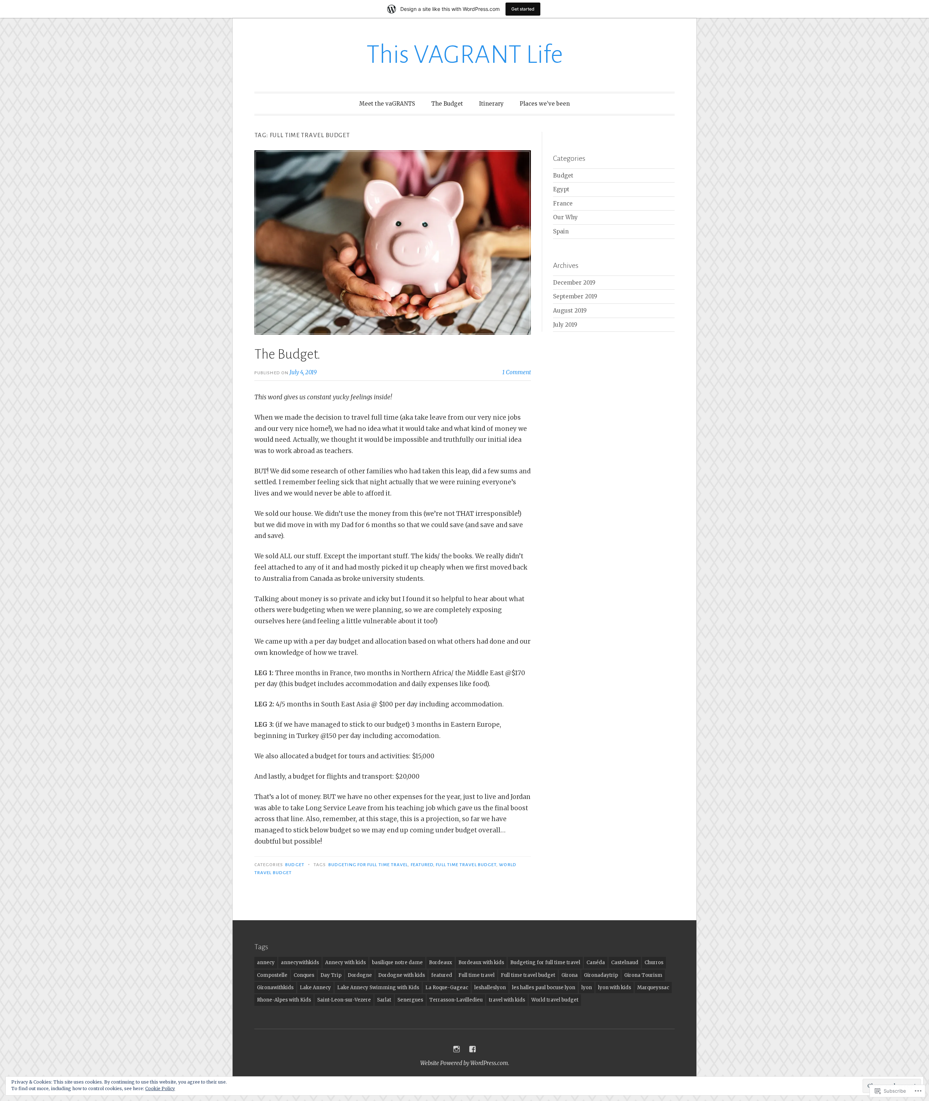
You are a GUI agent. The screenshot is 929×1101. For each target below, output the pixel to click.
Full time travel (476, 975)
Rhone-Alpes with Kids (284, 1000)
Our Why (565, 217)
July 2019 (565, 324)
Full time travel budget (466, 864)
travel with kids (507, 1000)
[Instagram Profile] (456, 1049)
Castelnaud (624, 962)
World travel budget (554, 1000)
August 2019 (570, 310)
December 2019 (574, 282)
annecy (266, 962)
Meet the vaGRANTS (387, 103)
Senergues (410, 1000)
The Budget (447, 103)
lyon (586, 987)
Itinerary (491, 103)
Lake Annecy (315, 987)
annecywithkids (300, 962)
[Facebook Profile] (472, 1049)
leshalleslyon (490, 987)
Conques (304, 975)
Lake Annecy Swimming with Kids (378, 987)
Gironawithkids (275, 987)
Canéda (595, 962)
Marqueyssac (653, 987)
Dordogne (360, 975)
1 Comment (516, 372)
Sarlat (384, 1000)
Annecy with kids (345, 962)
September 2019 (575, 296)
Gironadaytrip (601, 975)
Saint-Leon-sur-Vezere (344, 1000)
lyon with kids (614, 987)
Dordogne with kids (401, 975)
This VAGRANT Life (465, 54)
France (563, 203)
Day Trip (330, 975)
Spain (561, 231)
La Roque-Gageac (446, 987)
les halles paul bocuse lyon (543, 987)
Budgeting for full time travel (368, 864)
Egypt (561, 189)
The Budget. (287, 354)
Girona (569, 975)
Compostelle (272, 975)
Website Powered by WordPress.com (464, 1063)
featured (422, 864)
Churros (653, 962)
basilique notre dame (397, 962)
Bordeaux (440, 962)
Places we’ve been (545, 103)
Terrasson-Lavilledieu (456, 1000)
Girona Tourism (643, 975)
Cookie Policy (160, 1088)
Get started (523, 9)
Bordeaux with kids (481, 962)
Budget (294, 864)
